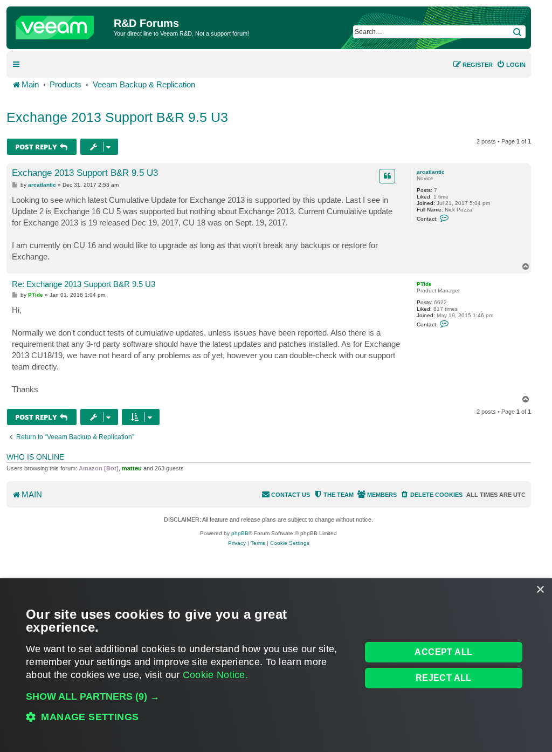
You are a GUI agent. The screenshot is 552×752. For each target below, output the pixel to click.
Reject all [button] (444, 677)
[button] (188, 696)
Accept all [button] (443, 652)
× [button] (540, 590)
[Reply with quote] (387, 176)
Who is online (35, 457)
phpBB (240, 533)
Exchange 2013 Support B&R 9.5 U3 (117, 117)
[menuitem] (511, 64)
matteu (132, 468)
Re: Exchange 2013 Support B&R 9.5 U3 (83, 284)
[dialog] (276, 665)
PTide (424, 284)
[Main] (61, 24)
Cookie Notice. (215, 674)
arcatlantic (431, 172)
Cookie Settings (289, 543)
